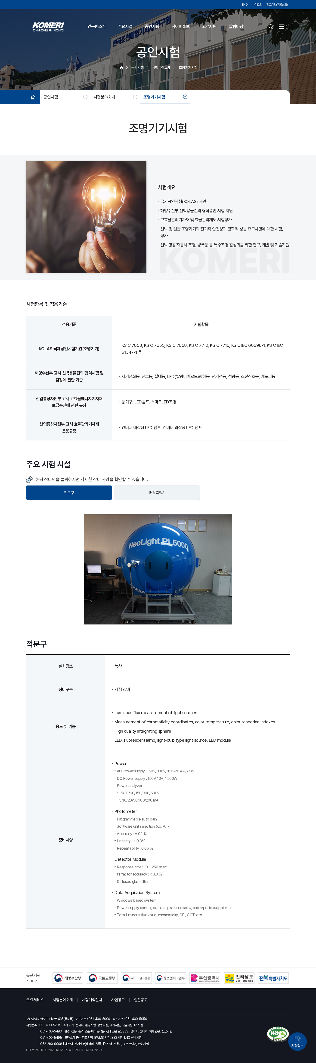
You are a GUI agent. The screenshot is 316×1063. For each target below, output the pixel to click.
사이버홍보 (181, 26)
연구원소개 (96, 26)
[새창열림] (297, 1039)
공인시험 (152, 26)
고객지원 (209, 26)
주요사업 (125, 26)
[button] (28, 980)
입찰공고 (140, 1000)
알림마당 (236, 26)
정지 (32, 980)
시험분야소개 (104, 97)
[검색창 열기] (271, 26)
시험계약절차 (92, 1000)
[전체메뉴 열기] (281, 27)
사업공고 (118, 1000)
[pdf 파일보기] (278, 1035)
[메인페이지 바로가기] (48, 26)
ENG (245, 4)
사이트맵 (257, 4)
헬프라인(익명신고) (277, 4)
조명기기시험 (154, 97)
